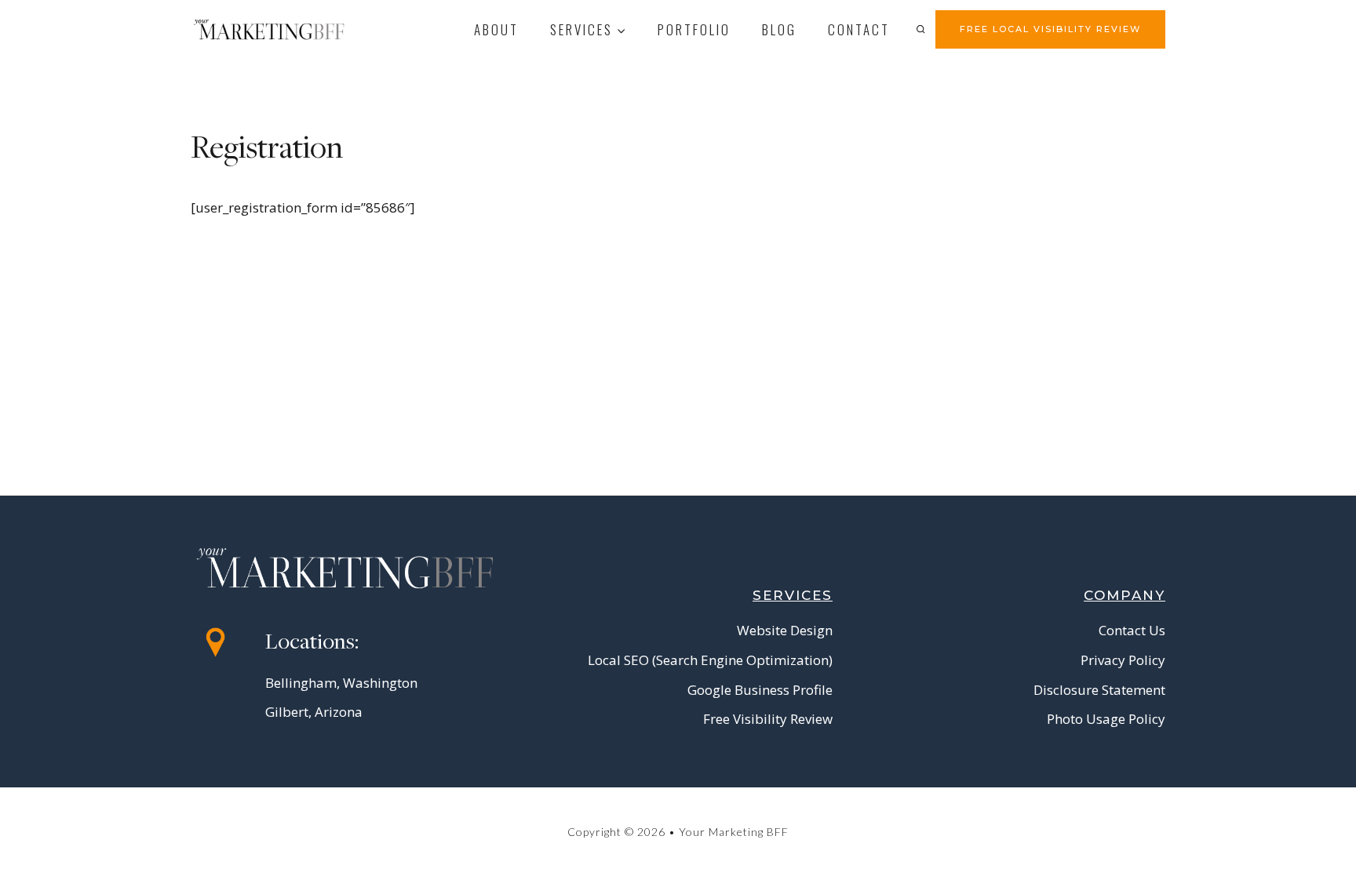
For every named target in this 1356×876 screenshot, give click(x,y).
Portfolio (694, 29)
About (496, 29)
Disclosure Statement (1099, 690)
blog (779, 29)
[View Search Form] (920, 29)
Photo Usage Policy (1106, 719)
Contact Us (1132, 630)
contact (859, 29)
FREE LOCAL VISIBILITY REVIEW (1050, 29)
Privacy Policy (1123, 660)
